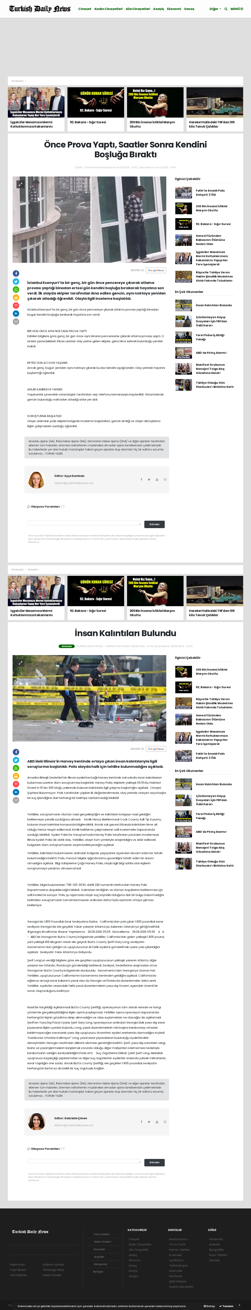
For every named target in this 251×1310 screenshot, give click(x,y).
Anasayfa (18, 81)
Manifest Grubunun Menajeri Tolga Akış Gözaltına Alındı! (210, 369)
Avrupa (133, 1276)
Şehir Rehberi (177, 1281)
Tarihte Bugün (178, 1266)
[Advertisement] (125, 47)
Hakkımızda (17, 1265)
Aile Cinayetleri (138, 9)
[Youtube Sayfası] (32, 1250)
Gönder (154, 524)
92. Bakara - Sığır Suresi (213, 224)
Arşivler (98, 1257)
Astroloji (214, 1260)
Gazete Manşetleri (181, 1287)
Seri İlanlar (175, 1276)
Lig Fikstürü (176, 1260)
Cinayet (84, 9)
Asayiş (158, 9)
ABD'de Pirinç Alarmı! (211, 353)
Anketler (214, 1244)
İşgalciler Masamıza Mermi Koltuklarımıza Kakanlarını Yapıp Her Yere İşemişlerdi (212, 258)
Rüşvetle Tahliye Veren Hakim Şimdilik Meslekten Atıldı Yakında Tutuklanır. (214, 276)
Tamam (227, 1306)
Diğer (214, 9)
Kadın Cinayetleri (109, 9)
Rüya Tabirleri (218, 1255)
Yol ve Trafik (177, 1244)
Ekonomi (174, 9)
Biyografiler (216, 1250)
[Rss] (46, 1250)
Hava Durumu (178, 1239)
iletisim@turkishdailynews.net (74, 483)
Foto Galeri (101, 1234)
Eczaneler (175, 1255)
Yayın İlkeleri (18, 1270)
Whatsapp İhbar (53, 1270)
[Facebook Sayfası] (11, 1250)
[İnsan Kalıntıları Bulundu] (89, 698)
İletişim (98, 1272)
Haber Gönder (52, 1275)
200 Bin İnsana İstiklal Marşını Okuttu (211, 208)
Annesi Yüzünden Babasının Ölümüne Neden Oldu (210, 240)
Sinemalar (175, 1271)
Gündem (33, 569)
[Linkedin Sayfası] (39, 1250)
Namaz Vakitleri (179, 1250)
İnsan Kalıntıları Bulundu (214, 305)
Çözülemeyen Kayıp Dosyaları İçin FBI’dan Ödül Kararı (211, 321)
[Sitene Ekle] (60, 1250)
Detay (210, 1306)
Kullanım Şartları (53, 1265)
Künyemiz (100, 1264)
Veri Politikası (18, 1275)
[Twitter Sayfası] (18, 1250)
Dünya (133, 1271)
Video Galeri (102, 1242)
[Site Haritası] (53, 1250)
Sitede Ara (216, 1239)
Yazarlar (99, 1249)
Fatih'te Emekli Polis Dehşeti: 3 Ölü (210, 193)
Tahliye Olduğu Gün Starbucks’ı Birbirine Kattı (215, 385)
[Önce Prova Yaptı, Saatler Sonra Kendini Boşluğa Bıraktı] (89, 219)
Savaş (189, 9)
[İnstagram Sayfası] (25, 1250)
